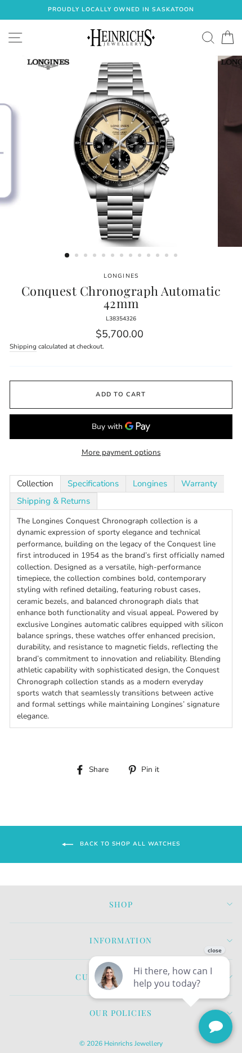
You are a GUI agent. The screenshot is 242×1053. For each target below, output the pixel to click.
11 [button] (159, 256)
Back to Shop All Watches (129, 844)
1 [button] (67, 256)
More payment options (121, 452)
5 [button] (104, 256)
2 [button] (77, 256)
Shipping (23, 346)
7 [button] (123, 256)
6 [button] (113, 256)
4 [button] (95, 256)
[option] (121, 10)
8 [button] (132, 256)
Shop (121, 904)
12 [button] (168, 256)
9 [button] (141, 256)
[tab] (35, 483)
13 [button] (177, 256)
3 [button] (86, 256)
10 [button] (150, 256)
